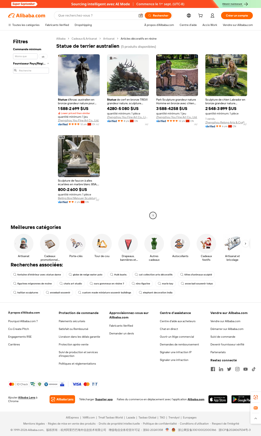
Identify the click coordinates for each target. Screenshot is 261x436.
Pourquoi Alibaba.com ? (23, 321)
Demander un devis (121, 333)
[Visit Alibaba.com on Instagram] (237, 369)
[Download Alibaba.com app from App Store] (217, 399)
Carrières (14, 344)
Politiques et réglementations (77, 363)
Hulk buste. (120, 274)
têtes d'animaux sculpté (198, 274)
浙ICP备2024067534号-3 (235, 430)
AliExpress (72, 417)
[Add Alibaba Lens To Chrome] (62, 399)
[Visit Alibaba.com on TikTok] (253, 369)
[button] (140, 15)
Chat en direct (169, 329)
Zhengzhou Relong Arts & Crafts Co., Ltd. (226, 122)
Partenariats (218, 352)
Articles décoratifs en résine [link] (139, 38)
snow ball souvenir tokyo (199, 283)
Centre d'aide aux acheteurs (178, 321)
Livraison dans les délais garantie (79, 336)
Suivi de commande (222, 336)
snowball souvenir (60, 292)
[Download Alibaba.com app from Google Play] (242, 399)
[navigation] (31, 127)
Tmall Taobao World (110, 417)
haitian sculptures (27, 292)
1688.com (88, 417)
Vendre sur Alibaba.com (225, 321)
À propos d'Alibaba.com (24, 312)
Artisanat (109, 38)
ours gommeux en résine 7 (109, 283)
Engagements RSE (20, 336)
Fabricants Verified (121, 325)
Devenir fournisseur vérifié (227, 344)
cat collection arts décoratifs (156, 274)
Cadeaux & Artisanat (84, 38)
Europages (190, 417)
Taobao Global (147, 417)
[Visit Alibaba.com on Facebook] (212, 369)
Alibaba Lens (26, 397)
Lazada (130, 417)
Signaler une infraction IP (176, 352)
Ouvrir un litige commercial (177, 336)
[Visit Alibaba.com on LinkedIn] (221, 369)
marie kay (167, 283)
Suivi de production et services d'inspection (78, 354)
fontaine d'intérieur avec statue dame (39, 274)
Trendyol (173, 417)
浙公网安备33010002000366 (197, 430)
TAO (162, 417)
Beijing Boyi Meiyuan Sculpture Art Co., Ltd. (79, 198)
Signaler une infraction (174, 360)
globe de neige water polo (87, 274)
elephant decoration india (158, 292)
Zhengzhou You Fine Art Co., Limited (128, 117)
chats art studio (73, 283)
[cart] (201, 16)
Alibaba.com (196, 399)
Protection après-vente (73, 344)
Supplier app (104, 399)
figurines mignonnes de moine (34, 283)
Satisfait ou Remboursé (73, 329)
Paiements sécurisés (72, 321)
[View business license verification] (167, 430)
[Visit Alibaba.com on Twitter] (229, 369)
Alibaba (60, 38)
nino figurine (143, 283)
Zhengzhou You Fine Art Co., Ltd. (78, 120)
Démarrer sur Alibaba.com (226, 329)
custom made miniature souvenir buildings (106, 292)
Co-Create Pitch (18, 329)
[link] (255, 397)
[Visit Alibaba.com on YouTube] (245, 369)
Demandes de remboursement (179, 344)
